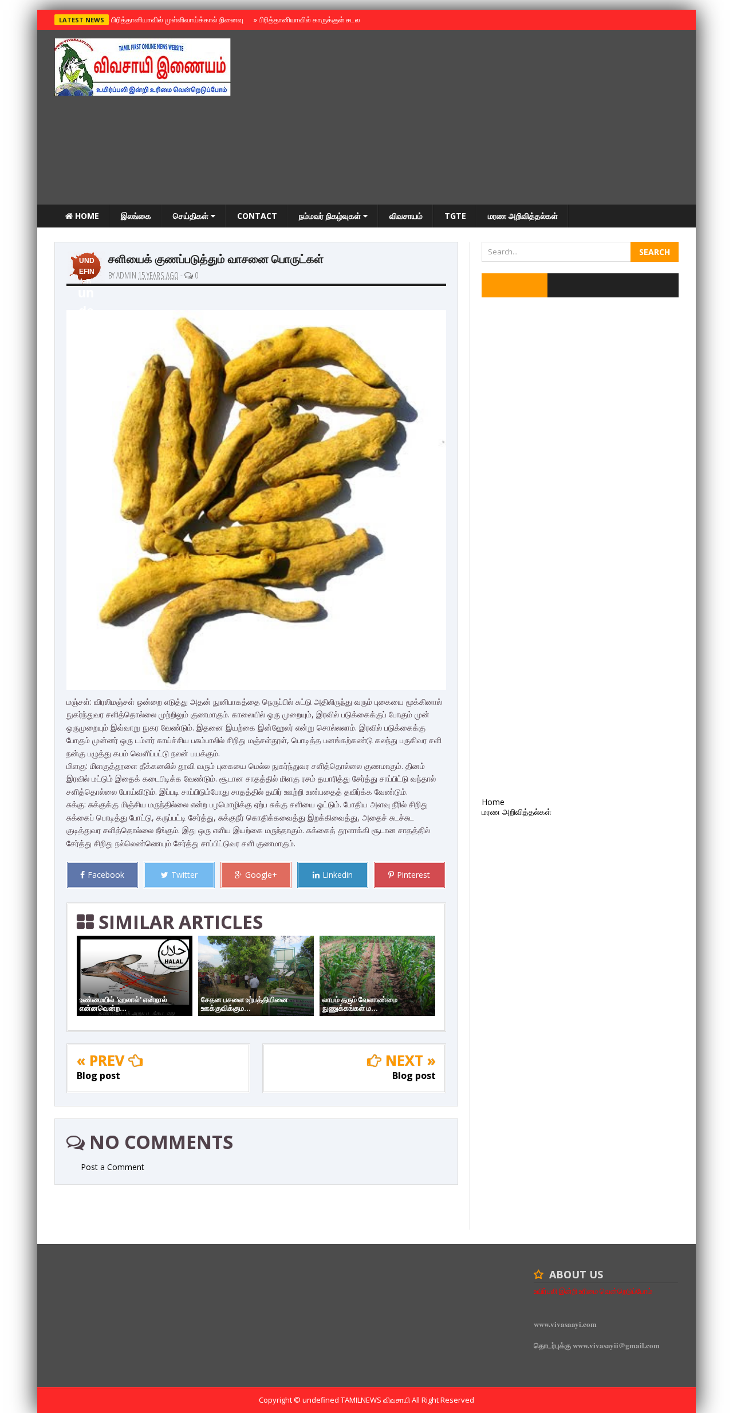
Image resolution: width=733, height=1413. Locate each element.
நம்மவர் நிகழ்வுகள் (331, 215)
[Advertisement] (470, 118)
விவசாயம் (406, 215)
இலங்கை (136, 215)
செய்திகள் (192, 215)
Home (86, 215)
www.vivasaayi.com (565, 1323)
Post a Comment (112, 1166)
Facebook (106, 874)
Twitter (184, 874)
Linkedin (337, 874)
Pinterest (413, 874)
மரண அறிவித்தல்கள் (523, 215)
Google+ (261, 874)
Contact (257, 215)
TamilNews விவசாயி (376, 1400)
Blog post (98, 1075)
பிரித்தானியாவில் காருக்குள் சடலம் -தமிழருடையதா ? (337, 19)
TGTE (455, 215)
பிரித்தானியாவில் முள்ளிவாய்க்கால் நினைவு (175, 19)
